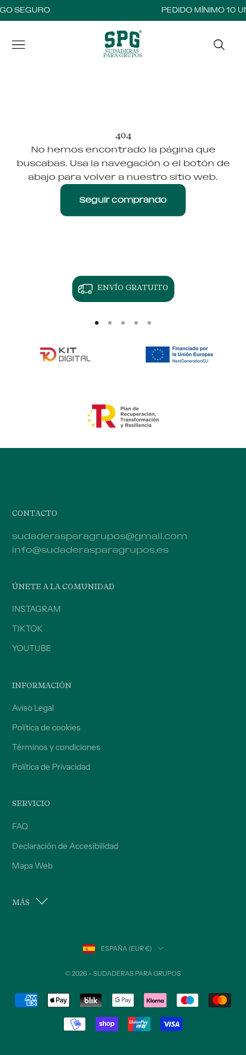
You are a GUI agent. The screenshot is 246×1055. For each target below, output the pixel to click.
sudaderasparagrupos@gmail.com (99, 536)
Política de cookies (46, 727)
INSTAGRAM (36, 608)
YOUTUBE (31, 648)
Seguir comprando (123, 199)
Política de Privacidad (51, 766)
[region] (123, 289)
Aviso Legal (33, 707)
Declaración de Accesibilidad (65, 846)
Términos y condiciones (56, 747)
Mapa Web (32, 865)
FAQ (20, 826)
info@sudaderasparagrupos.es (90, 550)
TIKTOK (27, 628)
